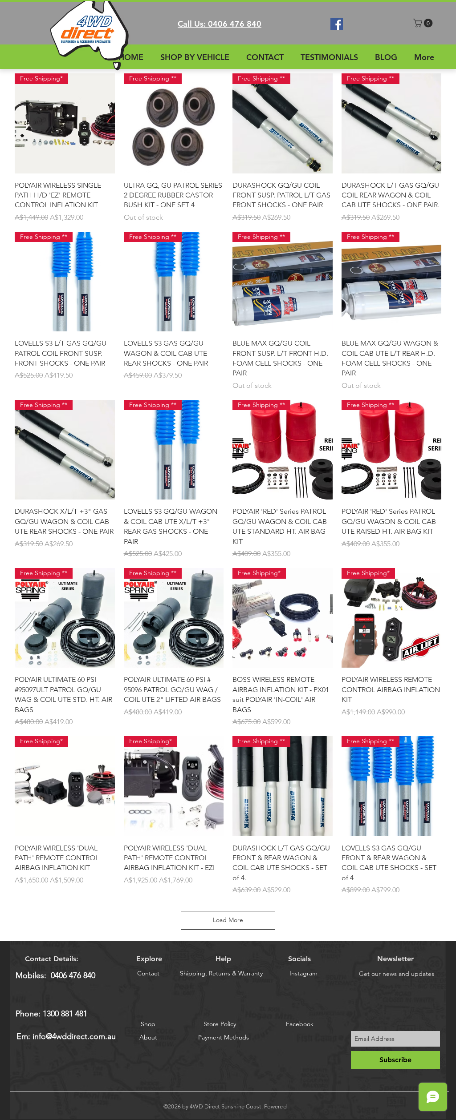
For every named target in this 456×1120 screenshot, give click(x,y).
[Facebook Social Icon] (336, 24)
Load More (228, 920)
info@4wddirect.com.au (74, 1036)
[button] (424, 23)
